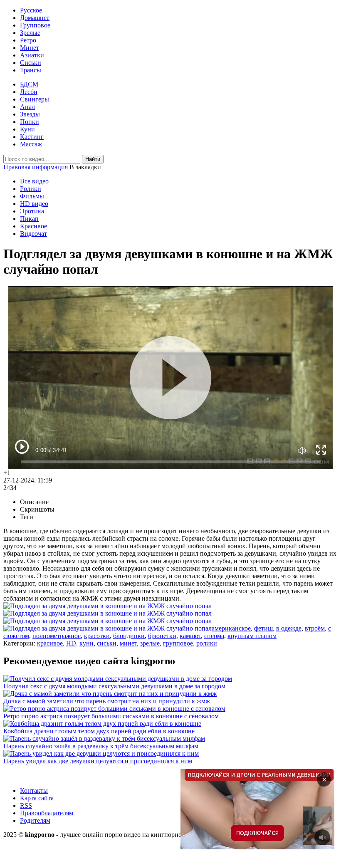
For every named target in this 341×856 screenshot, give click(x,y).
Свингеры (34, 99)
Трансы (30, 70)
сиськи (106, 643)
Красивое (33, 226)
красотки (97, 635)
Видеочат (33, 233)
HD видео (34, 203)
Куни (27, 129)
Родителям (35, 820)
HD (71, 643)
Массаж (31, 144)
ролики (206, 643)
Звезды (30, 114)
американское (231, 628)
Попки (29, 121)
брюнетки (162, 635)
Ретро (28, 40)
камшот (190, 635)
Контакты (34, 790)
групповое (178, 643)
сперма (214, 635)
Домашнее (34, 17)
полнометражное (56, 635)
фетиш (263, 628)
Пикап (29, 218)
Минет (29, 47)
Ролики (30, 188)
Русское (31, 10)
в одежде (288, 628)
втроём (315, 628)
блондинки (129, 635)
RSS (26, 805)
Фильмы (32, 196)
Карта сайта (37, 798)
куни (86, 643)
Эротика (32, 211)
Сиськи (30, 62)
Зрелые (30, 32)
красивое (50, 643)
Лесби (28, 91)
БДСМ (29, 84)
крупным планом (252, 635)
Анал (27, 106)
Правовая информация (35, 167)
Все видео (34, 181)
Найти (92, 159)
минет (128, 643)
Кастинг (32, 136)
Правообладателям (46, 812)
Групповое (35, 25)
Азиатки (32, 55)
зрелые (150, 643)
